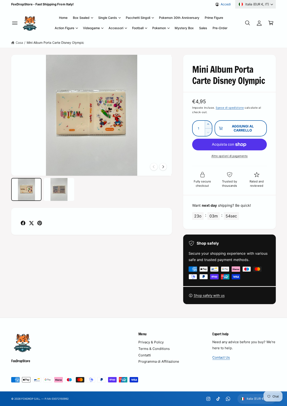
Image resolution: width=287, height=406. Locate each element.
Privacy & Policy (151, 342)
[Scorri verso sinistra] (153, 166)
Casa (19, 42)
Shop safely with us (209, 295)
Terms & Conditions (154, 349)
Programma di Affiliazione (158, 361)
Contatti (144, 355)
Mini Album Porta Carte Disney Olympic (55, 42)
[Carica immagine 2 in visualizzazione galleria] (59, 189)
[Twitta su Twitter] (31, 223)
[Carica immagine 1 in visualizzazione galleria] (26, 189)
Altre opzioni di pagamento (229, 156)
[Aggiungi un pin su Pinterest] (40, 223)
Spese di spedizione (230, 107)
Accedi (226, 4)
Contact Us (221, 357)
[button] (15, 23)
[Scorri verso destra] (163, 166)
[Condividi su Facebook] (23, 223)
